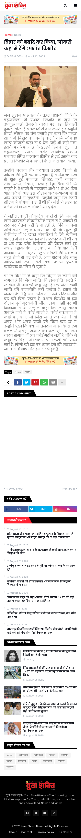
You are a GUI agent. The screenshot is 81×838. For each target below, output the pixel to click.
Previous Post (14, 489)
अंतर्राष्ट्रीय (23, 755)
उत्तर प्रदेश (38, 755)
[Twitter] (26, 382)
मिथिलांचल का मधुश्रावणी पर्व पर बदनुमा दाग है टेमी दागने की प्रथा (49, 653)
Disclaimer (65, 832)
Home (8, 35)
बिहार (27, 372)
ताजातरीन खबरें (16, 520)
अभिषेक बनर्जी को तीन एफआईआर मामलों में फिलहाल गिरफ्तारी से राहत (39, 583)
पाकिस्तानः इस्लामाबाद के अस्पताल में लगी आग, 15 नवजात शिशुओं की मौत (41, 551)
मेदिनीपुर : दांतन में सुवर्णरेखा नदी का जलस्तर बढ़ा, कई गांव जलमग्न (41, 615)
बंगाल (9, 761)
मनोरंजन (47, 761)
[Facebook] (18, 382)
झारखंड (64, 755)
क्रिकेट (52, 755)
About (13, 832)
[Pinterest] (35, 382)
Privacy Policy (45, 832)
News (17, 35)
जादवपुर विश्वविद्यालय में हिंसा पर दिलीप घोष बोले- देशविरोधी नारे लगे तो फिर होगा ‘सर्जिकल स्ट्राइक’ (42, 631)
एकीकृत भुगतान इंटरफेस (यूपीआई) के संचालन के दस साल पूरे (41, 567)
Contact (26, 832)
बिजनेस (22, 761)
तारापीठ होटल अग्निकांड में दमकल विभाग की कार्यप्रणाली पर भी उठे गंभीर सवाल (50, 689)
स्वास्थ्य (9, 767)
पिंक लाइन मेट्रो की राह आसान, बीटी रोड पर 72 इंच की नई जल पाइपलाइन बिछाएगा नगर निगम (40, 599)
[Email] (53, 382)
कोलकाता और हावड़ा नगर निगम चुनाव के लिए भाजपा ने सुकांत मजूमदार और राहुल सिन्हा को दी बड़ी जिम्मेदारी (40, 535)
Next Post (69, 489)
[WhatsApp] (44, 382)
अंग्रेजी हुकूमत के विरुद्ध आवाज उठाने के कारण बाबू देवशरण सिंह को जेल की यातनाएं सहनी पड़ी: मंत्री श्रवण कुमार (50, 707)
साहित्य (61, 761)
